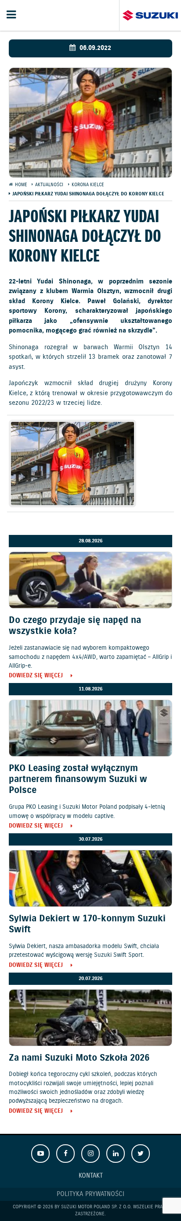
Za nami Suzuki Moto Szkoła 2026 (79, 1058)
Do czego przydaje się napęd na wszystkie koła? (75, 625)
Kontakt (91, 1175)
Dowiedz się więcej (36, 676)
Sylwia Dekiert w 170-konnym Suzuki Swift (87, 924)
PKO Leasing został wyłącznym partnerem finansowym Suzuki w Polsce (78, 779)
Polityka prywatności (90, 1194)
